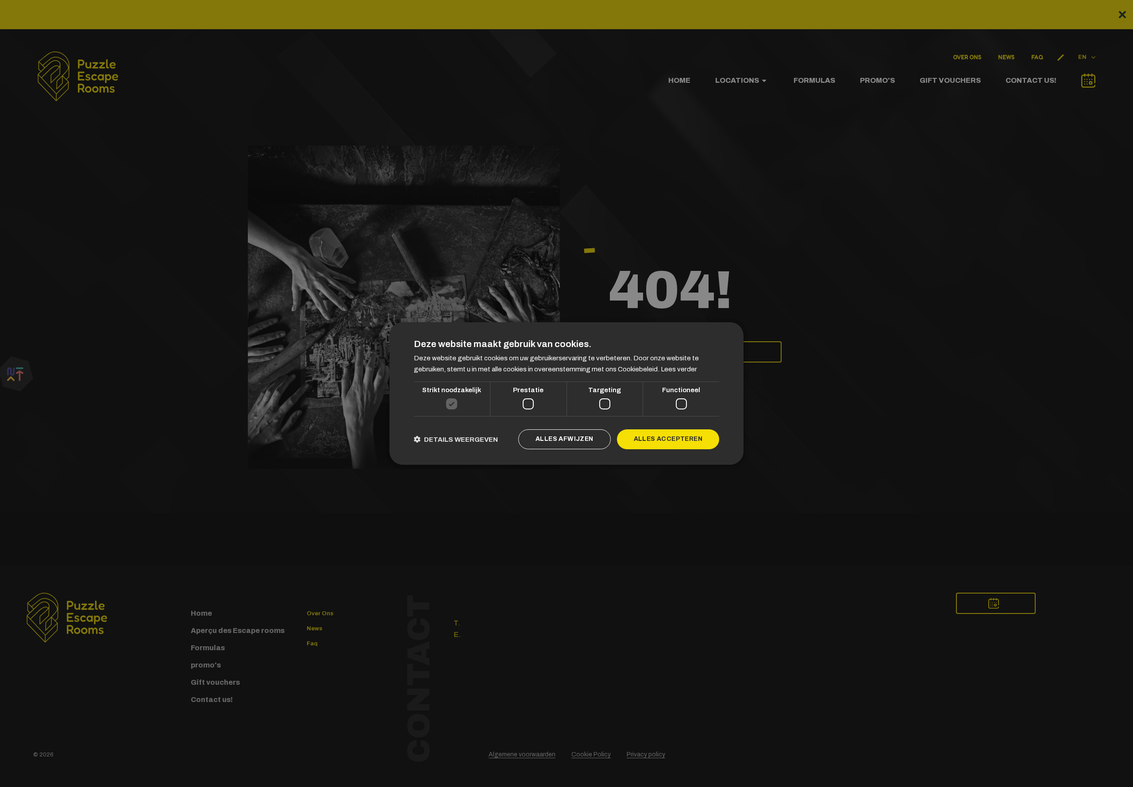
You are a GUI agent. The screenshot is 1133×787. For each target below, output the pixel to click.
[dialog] (566, 393)
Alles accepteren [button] (668, 439)
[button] (456, 439)
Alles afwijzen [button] (564, 439)
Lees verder (679, 369)
